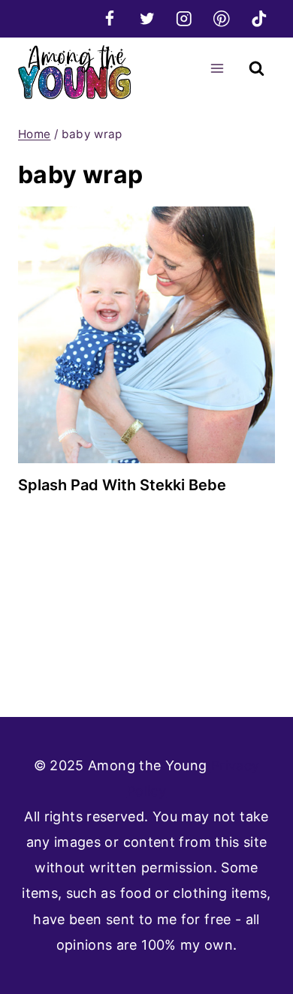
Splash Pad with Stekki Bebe (122, 485)
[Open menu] (217, 68)
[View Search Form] (256, 68)
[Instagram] (184, 18)
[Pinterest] (221, 18)
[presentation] (146, 334)
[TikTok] (259, 18)
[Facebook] (109, 18)
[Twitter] (147, 18)
